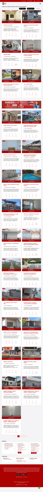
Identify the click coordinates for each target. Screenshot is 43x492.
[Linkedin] (36, 453)
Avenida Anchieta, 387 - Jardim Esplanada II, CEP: (35, 445)
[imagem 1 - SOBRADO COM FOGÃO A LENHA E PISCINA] (31, 352)
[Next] (20, 16)
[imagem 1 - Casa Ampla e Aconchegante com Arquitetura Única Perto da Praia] (31, 263)
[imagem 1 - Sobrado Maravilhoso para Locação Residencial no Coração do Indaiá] (31, 116)
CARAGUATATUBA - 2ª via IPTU (21, 460)
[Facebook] (20, 452)
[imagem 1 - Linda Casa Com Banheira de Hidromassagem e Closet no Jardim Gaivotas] (11, 263)
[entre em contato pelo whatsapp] (38, 487)
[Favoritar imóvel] (20, 11)
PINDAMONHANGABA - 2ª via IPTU (21, 461)
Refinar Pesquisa (30, 8)
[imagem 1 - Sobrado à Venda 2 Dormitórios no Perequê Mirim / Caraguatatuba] (31, 145)
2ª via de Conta (32, 459)
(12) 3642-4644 (20, 448)
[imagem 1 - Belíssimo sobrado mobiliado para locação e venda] (11, 175)
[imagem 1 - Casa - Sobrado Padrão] (31, 74)
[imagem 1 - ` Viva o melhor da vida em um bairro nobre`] (11, 293)
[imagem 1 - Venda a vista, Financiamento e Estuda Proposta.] (31, 15)
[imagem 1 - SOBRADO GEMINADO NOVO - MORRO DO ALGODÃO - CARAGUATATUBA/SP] (31, 381)
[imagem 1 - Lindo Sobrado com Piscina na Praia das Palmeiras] (31, 175)
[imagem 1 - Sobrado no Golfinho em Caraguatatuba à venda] (11, 234)
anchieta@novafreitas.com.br (22, 449)
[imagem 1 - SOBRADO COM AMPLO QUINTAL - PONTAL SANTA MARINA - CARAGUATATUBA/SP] (11, 381)
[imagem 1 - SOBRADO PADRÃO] (11, 45)
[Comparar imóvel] (20, 12)
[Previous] (3, 16)
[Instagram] (18, 452)
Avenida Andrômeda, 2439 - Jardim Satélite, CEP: (8, 445)
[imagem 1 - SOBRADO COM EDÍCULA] (11, 352)
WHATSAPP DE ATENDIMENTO (7, 459)
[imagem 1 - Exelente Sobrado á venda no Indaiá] (11, 116)
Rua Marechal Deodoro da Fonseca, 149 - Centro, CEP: (21, 446)
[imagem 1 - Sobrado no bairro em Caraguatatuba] (11, 322)
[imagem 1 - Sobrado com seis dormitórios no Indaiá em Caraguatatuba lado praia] (11, 204)
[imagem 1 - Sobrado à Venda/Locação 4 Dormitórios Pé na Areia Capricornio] (11, 74)
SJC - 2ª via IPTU (19, 459)
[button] (34, 1)
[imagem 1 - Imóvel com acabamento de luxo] (11, 145)
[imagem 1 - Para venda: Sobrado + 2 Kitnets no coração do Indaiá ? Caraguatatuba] (31, 293)
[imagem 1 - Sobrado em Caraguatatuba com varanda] (31, 204)
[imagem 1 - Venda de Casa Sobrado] (11, 15)
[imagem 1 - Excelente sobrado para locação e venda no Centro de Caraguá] (31, 45)
